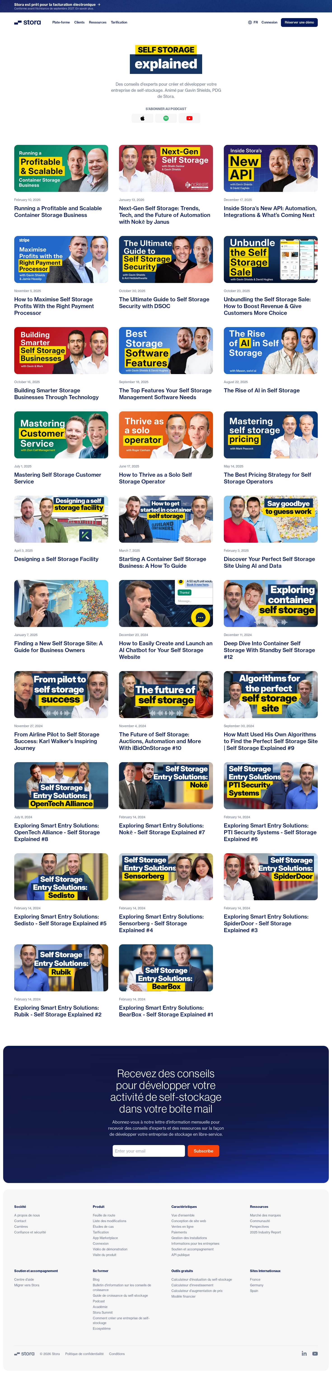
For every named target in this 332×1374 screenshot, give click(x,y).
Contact (20, 1221)
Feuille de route (104, 1215)
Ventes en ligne (182, 1226)
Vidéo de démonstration (110, 1249)
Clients (79, 22)
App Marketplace (105, 1238)
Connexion (269, 22)
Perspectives (259, 1226)
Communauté (260, 1221)
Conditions (117, 1354)
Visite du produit (104, 1255)
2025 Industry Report (265, 1232)
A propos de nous (27, 1215)
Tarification (119, 22)
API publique (180, 1255)
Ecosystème (102, 1328)
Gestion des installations (189, 1238)
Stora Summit (103, 1312)
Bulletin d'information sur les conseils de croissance (122, 1287)
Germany (256, 1285)
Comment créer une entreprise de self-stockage (121, 1320)
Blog (96, 1279)
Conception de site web (188, 1221)
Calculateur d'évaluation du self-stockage (201, 1279)
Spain (254, 1291)
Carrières (21, 1226)
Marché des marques (265, 1215)
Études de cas (103, 1226)
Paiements (179, 1232)
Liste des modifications (109, 1221)
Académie (100, 1307)
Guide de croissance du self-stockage (120, 1295)
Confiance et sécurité (30, 1232)
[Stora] (24, 1353)
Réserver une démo (299, 22)
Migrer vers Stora (26, 1285)
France (255, 1279)
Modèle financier (183, 1296)
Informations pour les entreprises (195, 1243)
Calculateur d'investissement (192, 1285)
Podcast (99, 1301)
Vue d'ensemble (182, 1215)
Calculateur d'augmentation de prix (197, 1291)
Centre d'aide (24, 1279)
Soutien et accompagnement (192, 1249)
